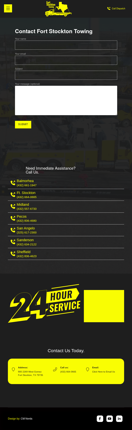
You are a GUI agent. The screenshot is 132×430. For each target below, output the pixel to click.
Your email (20, 53)
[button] (8, 8)
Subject (19, 68)
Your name (20, 38)
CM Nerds (26, 418)
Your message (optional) (27, 83)
